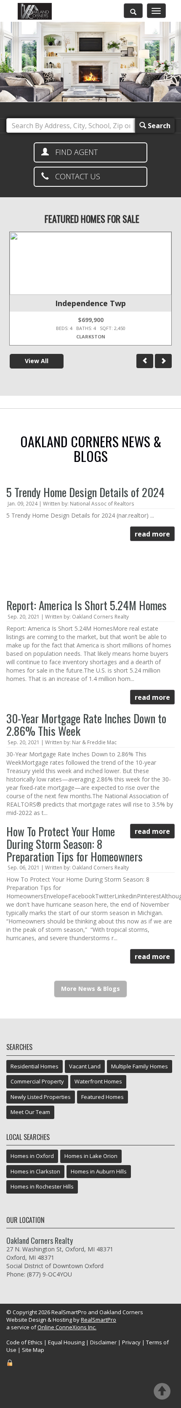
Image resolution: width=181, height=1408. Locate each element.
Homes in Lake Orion (90, 1156)
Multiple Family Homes (139, 1066)
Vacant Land (85, 1066)
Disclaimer (103, 1342)
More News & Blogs (90, 989)
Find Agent (73, 152)
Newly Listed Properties (41, 1097)
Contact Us (74, 176)
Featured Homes (102, 1097)
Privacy (131, 1342)
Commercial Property (37, 1081)
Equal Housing (66, 1342)
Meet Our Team (30, 1112)
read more (152, 534)
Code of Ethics (24, 1342)
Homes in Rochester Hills (42, 1186)
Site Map (33, 1350)
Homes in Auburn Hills (99, 1171)
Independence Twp (90, 303)
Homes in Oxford (32, 1156)
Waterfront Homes (98, 1081)
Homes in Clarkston (35, 1171)
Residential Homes (35, 1066)
